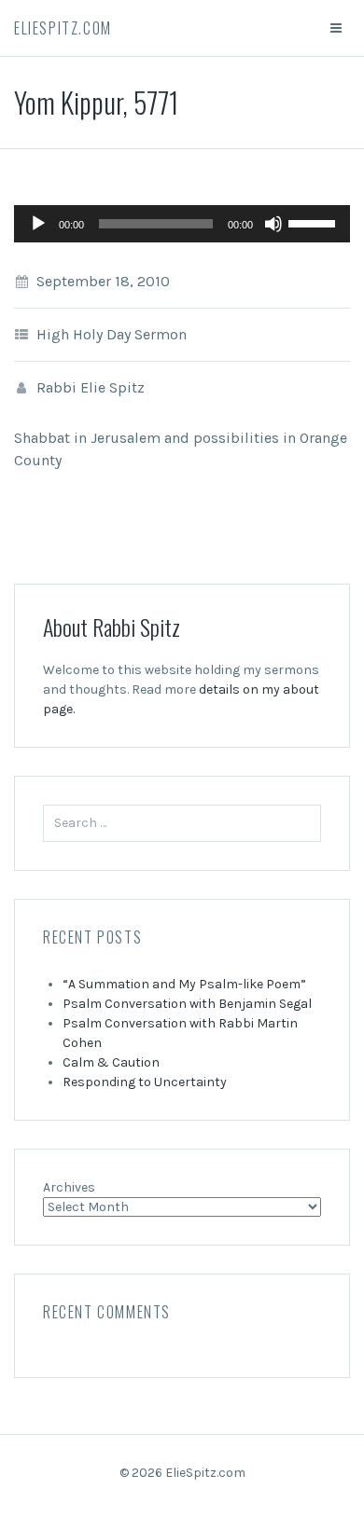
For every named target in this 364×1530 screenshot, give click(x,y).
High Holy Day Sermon (111, 334)
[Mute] (273, 223)
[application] (182, 223)
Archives (69, 1187)
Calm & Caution (111, 1062)
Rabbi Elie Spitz (90, 387)
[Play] (38, 223)
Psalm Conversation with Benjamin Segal (187, 1004)
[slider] (314, 222)
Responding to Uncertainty (145, 1082)
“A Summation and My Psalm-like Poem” (184, 984)
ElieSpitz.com (63, 28)
